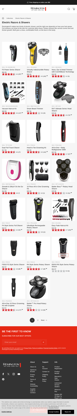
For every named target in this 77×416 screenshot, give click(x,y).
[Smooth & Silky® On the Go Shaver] (13, 170)
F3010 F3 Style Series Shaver (13, 264)
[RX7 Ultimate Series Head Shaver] (63, 92)
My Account (45, 367)
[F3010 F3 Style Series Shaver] (13, 248)
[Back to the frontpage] (3, 18)
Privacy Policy (28, 348)
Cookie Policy (53, 408)
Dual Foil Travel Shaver (11, 148)
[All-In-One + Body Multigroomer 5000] (63, 131)
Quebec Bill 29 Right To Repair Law (58, 396)
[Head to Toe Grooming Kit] (38, 131)
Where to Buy (57, 390)
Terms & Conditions (37, 348)
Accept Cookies (54, 412)
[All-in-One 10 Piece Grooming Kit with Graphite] (13, 287)
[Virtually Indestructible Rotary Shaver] (38, 53)
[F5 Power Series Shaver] (13, 53)
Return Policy (44, 380)
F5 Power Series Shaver (11, 70)
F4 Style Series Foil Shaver (12, 225)
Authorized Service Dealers (58, 384)
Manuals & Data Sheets (58, 378)
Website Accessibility (34, 385)
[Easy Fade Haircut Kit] (63, 209)
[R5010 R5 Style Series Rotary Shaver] (63, 248)
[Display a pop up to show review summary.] (22, 74)
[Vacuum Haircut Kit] (13, 92)
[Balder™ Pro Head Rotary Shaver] (38, 287)
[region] (38, 407)
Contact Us (45, 371)
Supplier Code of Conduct (32, 390)
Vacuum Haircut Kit (9, 108)
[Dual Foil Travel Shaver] (13, 131)
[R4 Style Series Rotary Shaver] (38, 248)
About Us (33, 367)
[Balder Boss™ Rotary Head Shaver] (63, 170)
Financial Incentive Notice (50, 348)
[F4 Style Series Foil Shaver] (13, 209)
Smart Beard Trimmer (35, 108)
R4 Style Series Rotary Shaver (38, 264)
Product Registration (58, 367)
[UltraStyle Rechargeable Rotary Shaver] (38, 209)
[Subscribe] (43, 342)
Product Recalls (57, 372)
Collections (10, 18)
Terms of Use (33, 380)
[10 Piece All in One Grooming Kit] (38, 170)
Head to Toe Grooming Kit (36, 148)
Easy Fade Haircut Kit (60, 225)
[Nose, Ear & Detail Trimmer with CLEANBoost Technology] (63, 53)
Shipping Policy (45, 375)
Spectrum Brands (33, 370)
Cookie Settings (7, 411)
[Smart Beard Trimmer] (38, 92)
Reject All (68, 412)
